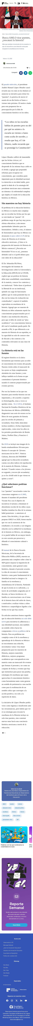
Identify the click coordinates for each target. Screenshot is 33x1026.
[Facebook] (7, 1001)
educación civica (7, 808)
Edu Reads (6, 973)
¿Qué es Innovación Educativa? (12, 948)
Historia (22, 811)
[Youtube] (26, 1001)
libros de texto (16, 815)
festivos (14, 811)
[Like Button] (27, 68)
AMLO (4, 804)
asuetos (12, 804)
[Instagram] (12, 1001)
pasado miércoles (10, 84)
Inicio (3, 34)
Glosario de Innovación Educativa (12, 950)
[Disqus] (16, 757)
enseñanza (5, 811)
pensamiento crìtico (7, 819)
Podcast (5, 975)
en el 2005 (22, 494)
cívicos (14, 631)
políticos (22, 631)
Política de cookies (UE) (10, 956)
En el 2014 (18, 404)
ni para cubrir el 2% (17, 236)
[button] (18, 3)
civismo (20, 804)
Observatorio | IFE (8, 942)
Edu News (6, 965)
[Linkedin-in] (21, 1001)
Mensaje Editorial (8, 945)
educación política (19, 808)
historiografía (6, 815)
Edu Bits (5, 967)
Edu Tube (6, 970)
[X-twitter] (16, 1001)
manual (7, 550)
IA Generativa (7, 984)
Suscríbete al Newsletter (10, 953)
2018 (6, 444)
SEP (18, 819)
